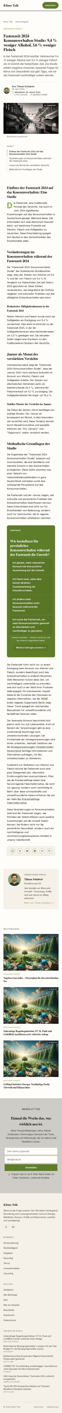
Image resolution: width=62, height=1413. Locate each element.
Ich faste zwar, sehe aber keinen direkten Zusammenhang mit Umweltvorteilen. (27, 585)
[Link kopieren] (49, 851)
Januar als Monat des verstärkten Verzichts (29, 165)
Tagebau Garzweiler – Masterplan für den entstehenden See (30, 979)
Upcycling (8, 1273)
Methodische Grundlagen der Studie (25, 169)
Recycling (8, 1258)
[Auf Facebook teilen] (27, 851)
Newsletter (50, 5)
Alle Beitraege (10, 1295)
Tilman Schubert (25, 86)
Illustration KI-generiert (17, 136)
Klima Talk (11, 5)
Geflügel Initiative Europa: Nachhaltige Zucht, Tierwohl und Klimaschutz (26, 1085)
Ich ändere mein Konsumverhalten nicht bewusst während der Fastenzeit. (26, 605)
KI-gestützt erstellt (39, 94)
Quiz (5, 1300)
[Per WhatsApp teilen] (12, 851)
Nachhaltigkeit (22, 22)
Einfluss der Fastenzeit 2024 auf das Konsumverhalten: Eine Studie (26, 152)
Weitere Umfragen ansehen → (31, 647)
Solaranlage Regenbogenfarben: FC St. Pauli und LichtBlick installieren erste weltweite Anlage (27, 1032)
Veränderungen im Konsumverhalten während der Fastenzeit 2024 (30, 159)
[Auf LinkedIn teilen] (34, 851)
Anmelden (31, 1167)
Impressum (9, 1315)
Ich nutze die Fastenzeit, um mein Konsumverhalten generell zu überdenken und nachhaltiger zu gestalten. (31, 625)
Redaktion (8, 1290)
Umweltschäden (11, 1268)
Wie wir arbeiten (11, 1305)
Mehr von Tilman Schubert (37, 903)
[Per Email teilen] (42, 851)
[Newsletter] (13, 1227)
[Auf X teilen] (19, 851)
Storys (6, 1263)
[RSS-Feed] (6, 1227)
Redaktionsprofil (32, 883)
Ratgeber (8, 1253)
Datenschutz (9, 1320)
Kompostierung (10, 1243)
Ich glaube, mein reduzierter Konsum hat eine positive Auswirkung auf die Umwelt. (29, 566)
